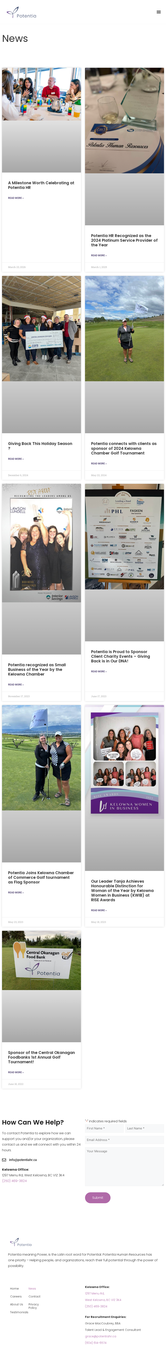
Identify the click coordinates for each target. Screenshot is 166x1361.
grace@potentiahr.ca (100, 1336)
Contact (34, 1296)
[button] (158, 12)
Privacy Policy (34, 1306)
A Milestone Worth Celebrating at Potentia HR (41, 185)
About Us (16, 1304)
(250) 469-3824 (14, 1181)
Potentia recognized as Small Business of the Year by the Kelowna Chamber (37, 669)
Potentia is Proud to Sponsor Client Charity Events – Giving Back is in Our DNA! (120, 656)
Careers (16, 1296)
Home (14, 1288)
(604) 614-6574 (95, 1343)
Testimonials (17, 1312)
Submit (97, 1197)
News (32, 1288)
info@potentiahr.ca (23, 1160)
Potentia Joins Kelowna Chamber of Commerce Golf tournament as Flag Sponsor (41, 877)
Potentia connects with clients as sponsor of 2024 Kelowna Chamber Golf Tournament (124, 448)
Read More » (16, 198)
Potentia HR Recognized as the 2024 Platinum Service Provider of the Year (124, 240)
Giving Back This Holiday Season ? (40, 446)
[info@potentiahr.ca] (4, 1160)
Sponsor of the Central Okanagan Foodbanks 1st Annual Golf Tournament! (41, 1057)
